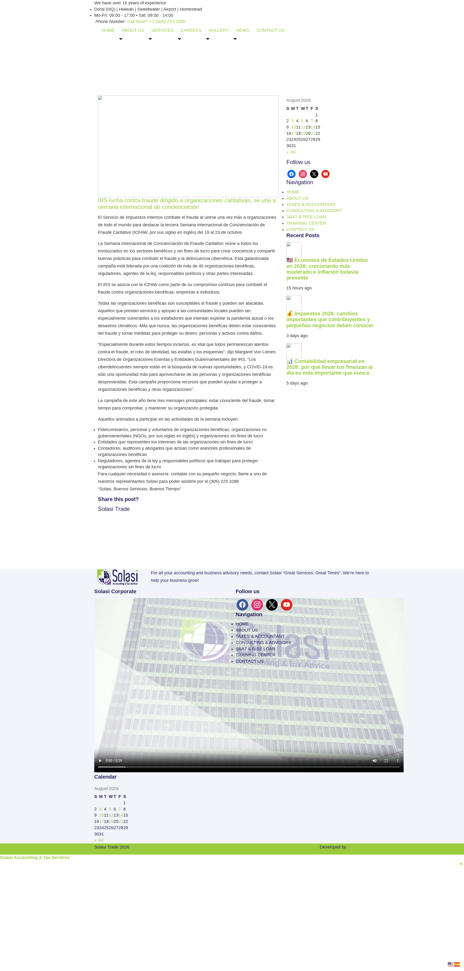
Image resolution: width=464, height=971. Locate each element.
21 (313, 133)
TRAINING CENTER (306, 223)
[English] (451, 964)
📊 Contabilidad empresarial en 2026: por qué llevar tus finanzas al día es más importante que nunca (329, 367)
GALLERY (219, 30)
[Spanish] (457, 964)
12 (303, 127)
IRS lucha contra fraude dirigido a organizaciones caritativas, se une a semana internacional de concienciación (187, 203)
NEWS (242, 30)
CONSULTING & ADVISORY (314, 210)
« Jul (291, 152)
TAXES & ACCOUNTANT (310, 204)
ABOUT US (133, 30)
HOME (108, 30)
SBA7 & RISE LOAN (306, 216)
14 (313, 127)
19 (303, 133)
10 (293, 127)
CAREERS (191, 30)
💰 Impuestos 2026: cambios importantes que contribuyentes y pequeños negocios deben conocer (329, 319)
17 (293, 133)
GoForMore (359, 847)
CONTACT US (270, 30)
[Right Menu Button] (461, 863)
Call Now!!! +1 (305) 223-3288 (156, 21)
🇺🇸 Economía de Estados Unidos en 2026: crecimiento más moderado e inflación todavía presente (327, 269)
